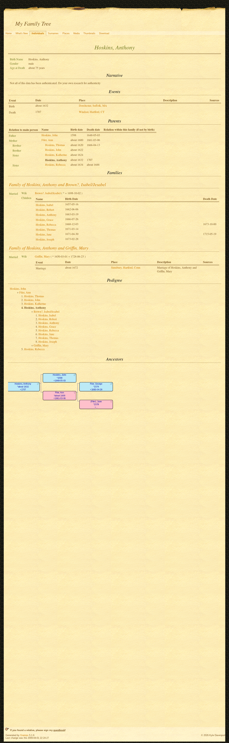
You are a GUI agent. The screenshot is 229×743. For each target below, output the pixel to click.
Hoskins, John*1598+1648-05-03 (59, 378)
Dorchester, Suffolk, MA (93, 105)
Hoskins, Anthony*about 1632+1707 (23, 387)
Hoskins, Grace (44, 220)
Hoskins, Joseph (45, 239)
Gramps (24, 735)
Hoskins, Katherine (56, 155)
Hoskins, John (50, 135)
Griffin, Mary (42, 256)
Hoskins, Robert (45, 210)
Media (76, 33)
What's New (22, 33)
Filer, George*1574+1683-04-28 (96, 387)
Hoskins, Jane (44, 234)
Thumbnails (89, 33)
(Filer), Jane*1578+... (96, 404)
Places (66, 33)
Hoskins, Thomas (55, 145)
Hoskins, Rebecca (55, 164)
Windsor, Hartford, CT (91, 112)
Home (9, 33)
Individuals (38, 33)
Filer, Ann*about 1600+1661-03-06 (59, 396)
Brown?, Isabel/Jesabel (48, 193)
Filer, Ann (47, 140)
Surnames (53, 33)
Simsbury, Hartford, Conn (125, 267)
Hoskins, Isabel (44, 205)
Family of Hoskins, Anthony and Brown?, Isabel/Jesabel (57, 184)
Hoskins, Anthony (46, 215)
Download (104, 33)
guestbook (59, 730)
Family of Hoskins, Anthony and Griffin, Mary (48, 248)
